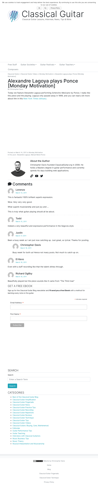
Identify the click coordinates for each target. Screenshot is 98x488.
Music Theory (18, 441)
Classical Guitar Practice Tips (24, 407)
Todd (19, 218)
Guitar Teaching (19, 433)
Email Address (17, 302)
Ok (39, 8)
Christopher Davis (16, 89)
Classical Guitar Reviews (22, 415)
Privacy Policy (49, 482)
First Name (15, 314)
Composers (13, 69)
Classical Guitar (13, 74)
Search (10, 375)
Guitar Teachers (66, 64)
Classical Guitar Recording (23, 410)
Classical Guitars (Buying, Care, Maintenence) (31, 426)
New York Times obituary (34, 98)
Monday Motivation (46, 74)
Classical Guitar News (21, 405)
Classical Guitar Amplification (24, 400)
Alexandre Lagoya (23, 155)
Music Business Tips (21, 438)
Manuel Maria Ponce (38, 155)
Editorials (16, 428)
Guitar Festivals (47, 64)
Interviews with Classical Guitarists (26, 436)
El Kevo (20, 259)
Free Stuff (12, 64)
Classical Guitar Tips (21, 420)
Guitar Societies (28, 64)
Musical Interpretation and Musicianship (28, 444)
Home (49, 465)
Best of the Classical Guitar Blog (25, 397)
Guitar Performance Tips (22, 431)
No (45, 8)
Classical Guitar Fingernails (23, 402)
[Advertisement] (49, 44)
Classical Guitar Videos (29, 74)
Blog (49, 469)
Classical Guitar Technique (23, 418)
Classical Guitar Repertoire (23, 413)
